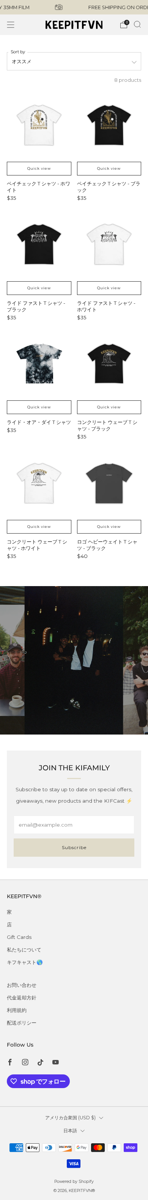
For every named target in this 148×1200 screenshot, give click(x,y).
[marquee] (74, 7)
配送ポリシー (21, 1023)
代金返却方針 (21, 997)
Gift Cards (19, 937)
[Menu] (10, 25)
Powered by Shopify (74, 1181)
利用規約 (17, 1010)
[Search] (137, 24)
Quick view (39, 168)
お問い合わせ (21, 985)
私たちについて (24, 950)
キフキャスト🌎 (25, 962)
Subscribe (74, 847)
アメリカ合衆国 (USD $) (70, 1117)
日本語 (70, 1130)
